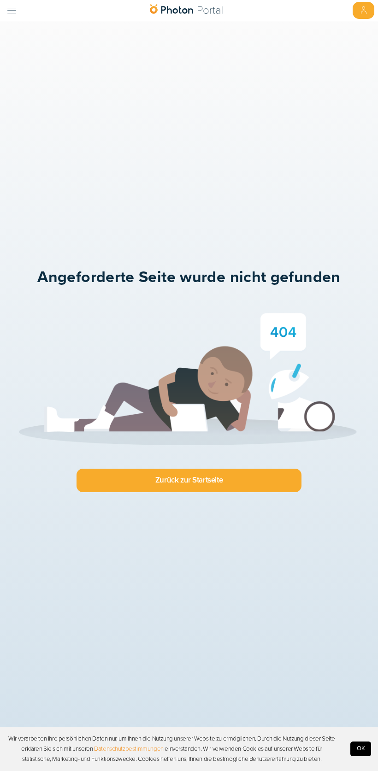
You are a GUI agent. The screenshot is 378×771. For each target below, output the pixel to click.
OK (361, 748)
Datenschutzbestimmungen (129, 749)
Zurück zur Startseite (189, 480)
